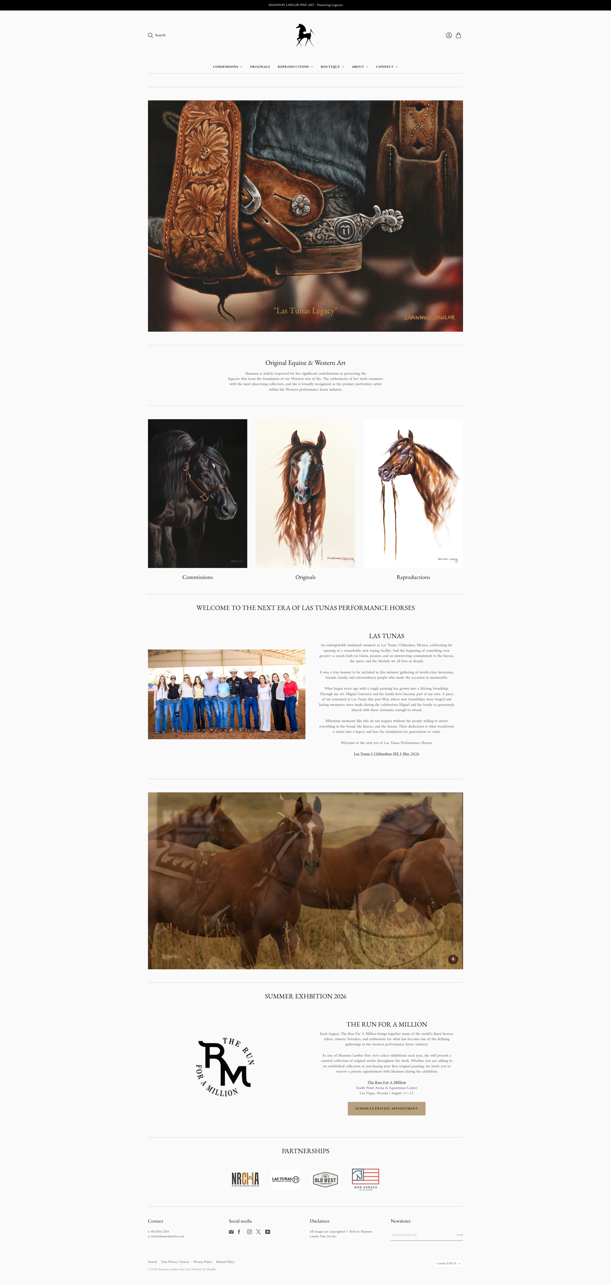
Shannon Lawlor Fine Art (174, 1269)
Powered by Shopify (203, 1269)
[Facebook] (239, 1233)
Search (152, 1262)
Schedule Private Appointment (387, 1108)
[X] (258, 1233)
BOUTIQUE (330, 67)
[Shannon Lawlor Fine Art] (305, 35)
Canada (446, 1263)
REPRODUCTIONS (293, 67)
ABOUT (358, 67)
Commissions (197, 577)
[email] (231, 1233)
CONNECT (385, 67)
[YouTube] (267, 1233)
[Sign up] (460, 1234)
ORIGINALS (260, 67)
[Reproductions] (413, 493)
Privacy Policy (203, 1262)
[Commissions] (197, 493)
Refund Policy (225, 1262)
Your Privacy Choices (175, 1262)
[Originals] (305, 493)
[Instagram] (249, 1233)
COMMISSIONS (225, 67)
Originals (305, 577)
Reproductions (413, 577)
